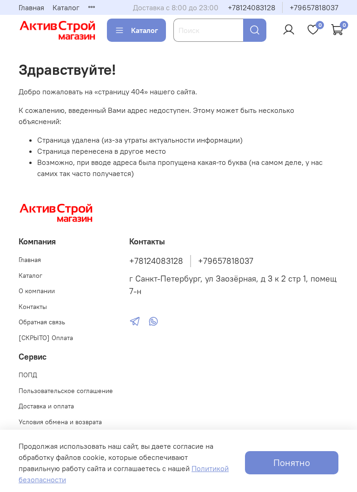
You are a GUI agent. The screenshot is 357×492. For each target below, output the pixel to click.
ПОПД (28, 375)
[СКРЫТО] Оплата (46, 338)
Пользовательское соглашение (66, 391)
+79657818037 (314, 7)
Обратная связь (42, 322)
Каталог (66, 7)
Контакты (33, 306)
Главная (31, 7)
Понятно (291, 462)
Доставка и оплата (46, 406)
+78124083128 (251, 7)
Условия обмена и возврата (60, 422)
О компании (37, 291)
